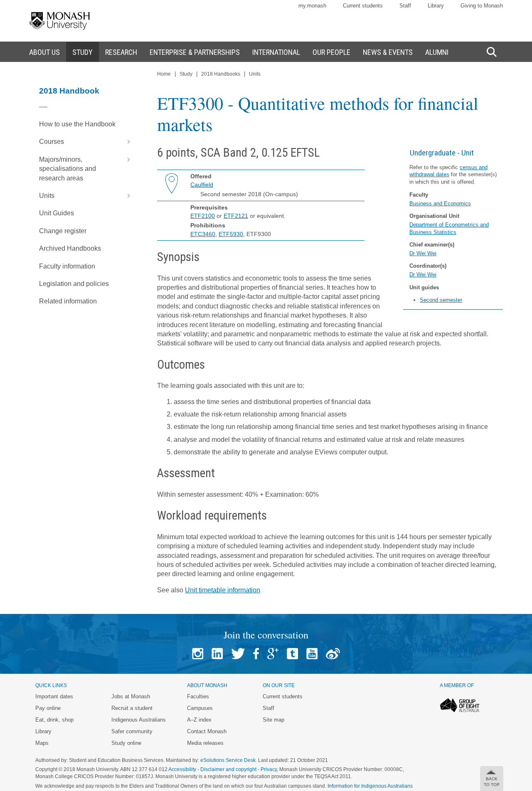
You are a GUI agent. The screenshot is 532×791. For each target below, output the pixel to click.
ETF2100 (202, 215)
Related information (68, 301)
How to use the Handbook (77, 124)
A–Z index (199, 720)
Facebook (256, 653)
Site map (273, 720)
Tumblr (292, 653)
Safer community (132, 731)
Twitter (238, 653)
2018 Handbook (69, 90)
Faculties (198, 696)
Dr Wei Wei (422, 253)
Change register (62, 230)
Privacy (269, 769)
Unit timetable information (222, 590)
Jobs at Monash (130, 696)
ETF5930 (231, 234)
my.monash (312, 5)
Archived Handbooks (70, 248)
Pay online (48, 708)
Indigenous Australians (138, 720)
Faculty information (67, 266)
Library (436, 5)
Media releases (205, 743)
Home (164, 74)
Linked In (217, 653)
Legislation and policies (74, 283)
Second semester (441, 300)
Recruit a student (132, 708)
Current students (363, 5)
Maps (42, 743)
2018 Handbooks (220, 74)
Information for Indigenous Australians (370, 786)
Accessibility (182, 769)
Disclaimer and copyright (228, 769)
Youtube (312, 653)
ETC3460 (202, 234)
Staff (405, 5)
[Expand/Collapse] (125, 141)
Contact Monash (207, 731)
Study (186, 74)
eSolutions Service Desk (228, 760)
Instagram (197, 653)
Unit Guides (56, 213)
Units (46, 195)
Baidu (333, 653)
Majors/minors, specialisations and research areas (67, 169)
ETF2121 (236, 215)
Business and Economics (440, 203)
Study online (126, 743)
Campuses (200, 708)
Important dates (54, 696)
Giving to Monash (482, 5)
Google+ (272, 653)
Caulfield (201, 184)
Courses (51, 141)
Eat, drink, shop (54, 720)
